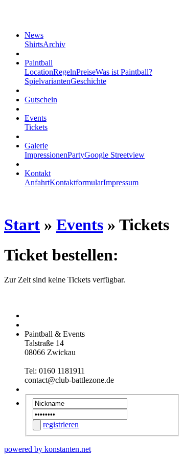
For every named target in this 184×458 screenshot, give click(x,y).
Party (75, 154)
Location (39, 72)
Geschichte (88, 81)
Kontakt (38, 173)
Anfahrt (37, 182)
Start (22, 224)
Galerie (36, 145)
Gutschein (41, 99)
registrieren (61, 424)
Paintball (39, 62)
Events (36, 118)
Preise (86, 72)
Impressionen (46, 154)
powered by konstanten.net (47, 449)
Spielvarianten (48, 81)
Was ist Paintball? (124, 72)
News (34, 35)
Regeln (64, 72)
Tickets (36, 127)
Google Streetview (114, 154)
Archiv (54, 44)
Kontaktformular (76, 182)
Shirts (34, 44)
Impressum (121, 182)
